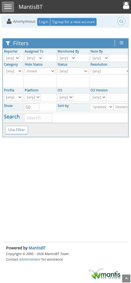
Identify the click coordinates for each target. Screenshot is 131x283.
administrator (30, 259)
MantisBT (37, 248)
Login (43, 21)
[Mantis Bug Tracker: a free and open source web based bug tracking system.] (104, 273)
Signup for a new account (73, 21)
